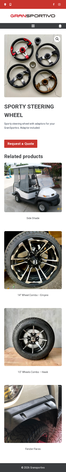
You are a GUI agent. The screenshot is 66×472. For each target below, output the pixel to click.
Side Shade (33, 218)
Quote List (60, 26)
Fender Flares (33, 449)
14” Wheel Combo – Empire (33, 295)
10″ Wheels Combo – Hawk (33, 372)
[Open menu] (33, 26)
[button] (57, 39)
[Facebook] (53, 4)
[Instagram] (59, 4)
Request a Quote (21, 144)
